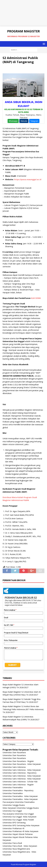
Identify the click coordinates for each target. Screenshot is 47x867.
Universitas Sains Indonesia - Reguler (18, 784)
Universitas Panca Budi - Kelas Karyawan (20, 846)
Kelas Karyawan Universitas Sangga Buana (21, 808)
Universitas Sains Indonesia (14, 767)
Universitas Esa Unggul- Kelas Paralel (18, 819)
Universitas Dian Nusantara (14, 752)
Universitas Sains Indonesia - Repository (19, 773)
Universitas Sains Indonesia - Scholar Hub (20, 781)
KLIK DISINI (36, 298)
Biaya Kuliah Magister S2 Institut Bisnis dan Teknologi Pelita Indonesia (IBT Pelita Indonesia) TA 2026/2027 (23, 709)
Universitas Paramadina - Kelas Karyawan (20, 796)
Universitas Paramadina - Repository (18, 790)
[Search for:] (24, 49)
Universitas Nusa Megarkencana (16, 849)
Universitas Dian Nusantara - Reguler (18, 761)
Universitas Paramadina (13, 787)
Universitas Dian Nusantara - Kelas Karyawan (22, 764)
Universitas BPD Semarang (14, 822)
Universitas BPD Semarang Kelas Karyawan (21, 825)
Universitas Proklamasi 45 (13, 828)
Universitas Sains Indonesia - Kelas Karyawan (22, 770)
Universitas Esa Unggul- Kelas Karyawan (19, 816)
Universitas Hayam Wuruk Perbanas (18, 834)
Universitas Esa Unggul (12, 811)
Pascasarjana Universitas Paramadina (18, 802)
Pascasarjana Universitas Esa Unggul (18, 814)
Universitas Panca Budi (12, 843)
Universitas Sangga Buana (14, 805)
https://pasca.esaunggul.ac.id (27, 179)
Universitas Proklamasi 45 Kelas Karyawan (20, 831)
